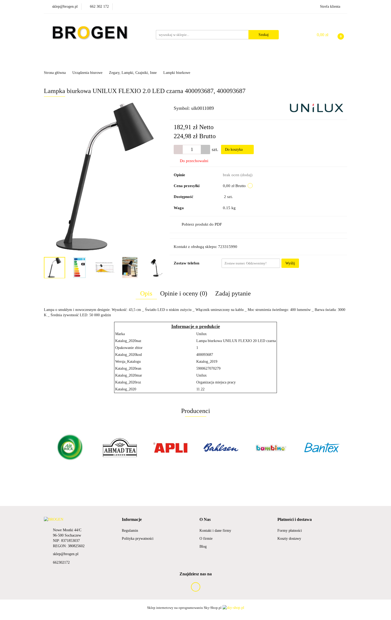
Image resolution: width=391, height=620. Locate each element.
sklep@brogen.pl (65, 554)
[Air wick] (69, 447)
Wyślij (290, 263)
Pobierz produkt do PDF (202, 224)
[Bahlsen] (221, 447)
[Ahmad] (119, 447)
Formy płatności (289, 531)
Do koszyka (234, 149)
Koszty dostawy (289, 539)
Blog (203, 547)
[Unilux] (316, 107)
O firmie (206, 539)
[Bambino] (271, 447)
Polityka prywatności (137, 539)
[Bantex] (322, 447)
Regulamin (130, 531)
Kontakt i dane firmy (215, 531)
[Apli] (170, 447)
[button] (132, 520)
